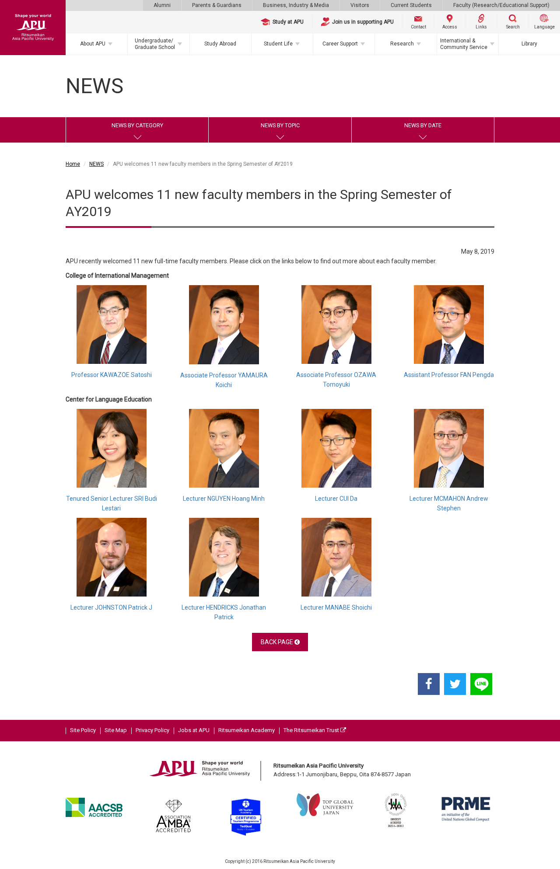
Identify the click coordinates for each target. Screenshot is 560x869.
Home (73, 164)
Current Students (411, 5)
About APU (92, 44)
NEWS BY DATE (422, 125)
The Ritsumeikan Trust (312, 730)
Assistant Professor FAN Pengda (449, 374)
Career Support (340, 44)
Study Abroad (220, 44)
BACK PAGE (277, 642)
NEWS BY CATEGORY (137, 125)
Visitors (359, 5)
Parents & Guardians (217, 5)
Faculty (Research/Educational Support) (501, 5)
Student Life (278, 44)
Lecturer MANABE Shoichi (336, 607)
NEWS (96, 164)
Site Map (116, 730)
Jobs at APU (194, 730)
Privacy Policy (152, 730)
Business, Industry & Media (296, 5)
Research (402, 44)
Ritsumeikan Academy (246, 730)
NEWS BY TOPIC (280, 125)
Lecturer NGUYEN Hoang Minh (224, 498)
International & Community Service (463, 44)
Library (529, 44)
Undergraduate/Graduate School (155, 44)
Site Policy (83, 730)
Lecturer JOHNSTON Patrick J (111, 607)
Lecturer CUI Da (336, 498)
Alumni (162, 5)
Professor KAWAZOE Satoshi (111, 374)
